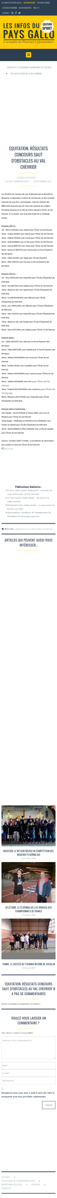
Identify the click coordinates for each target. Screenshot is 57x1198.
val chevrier (47, 528)
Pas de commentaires (17, 181)
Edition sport (29, 2)
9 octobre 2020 (28, 915)
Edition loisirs (43, 2)
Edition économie (9, 7)
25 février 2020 (28, 967)
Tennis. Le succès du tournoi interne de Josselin (28, 964)
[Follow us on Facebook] (16, 12)
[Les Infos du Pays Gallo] (28, 32)
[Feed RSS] (12, 12)
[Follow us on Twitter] (19, 12)
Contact (6, 12)
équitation (19, 528)
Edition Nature (25, 7)
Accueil (5, 1177)
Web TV (36, 7)
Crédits (35, 1184)
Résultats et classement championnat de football (29, 67)
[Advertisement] (28, 109)
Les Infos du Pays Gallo (11, 2)
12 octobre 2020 (28, 858)
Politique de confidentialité (18, 1180)
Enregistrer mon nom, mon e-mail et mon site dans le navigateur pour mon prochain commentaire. (28, 1094)
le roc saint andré (33, 528)
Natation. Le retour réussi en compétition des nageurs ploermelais (28, 852)
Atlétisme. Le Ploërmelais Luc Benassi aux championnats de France (28, 909)
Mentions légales (11, 1184)
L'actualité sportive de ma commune (26, 73)
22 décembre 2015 (42, 181)
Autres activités (26, 177)
